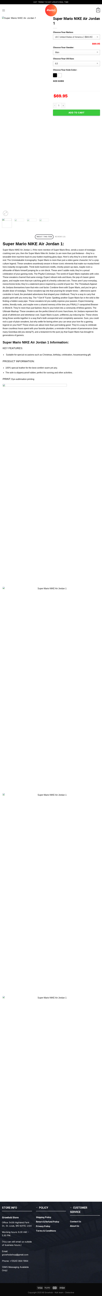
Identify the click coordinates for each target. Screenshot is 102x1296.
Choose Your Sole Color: (65, 70)
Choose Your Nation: (63, 32)
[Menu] (3, 10)
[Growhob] (51, 10)
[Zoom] (5, 213)
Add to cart (76, 112)
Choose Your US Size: (63, 59)
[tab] (44, 236)
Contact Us (75, 1221)
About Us (74, 1226)
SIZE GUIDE (58, 81)
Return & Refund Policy (47, 1221)
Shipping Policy (43, 1217)
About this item (44, 237)
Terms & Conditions (46, 1230)
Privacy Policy (43, 1226)
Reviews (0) (60, 237)
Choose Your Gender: (63, 47)
